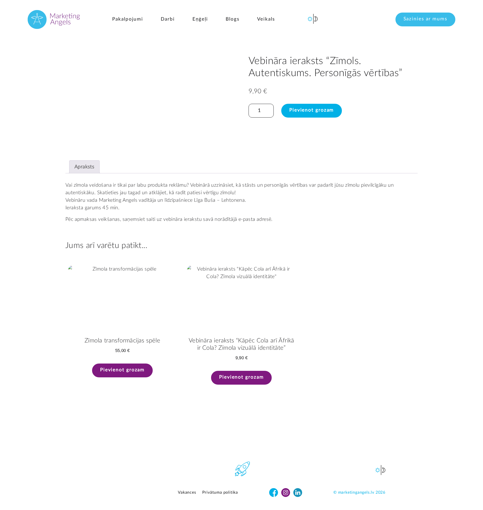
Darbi (168, 19)
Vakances (187, 492)
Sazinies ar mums (425, 19)
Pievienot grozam (311, 110)
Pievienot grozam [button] (122, 370)
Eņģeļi (200, 19)
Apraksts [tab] (84, 166)
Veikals (266, 19)
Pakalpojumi (127, 19)
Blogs (232, 19)
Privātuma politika (220, 492)
